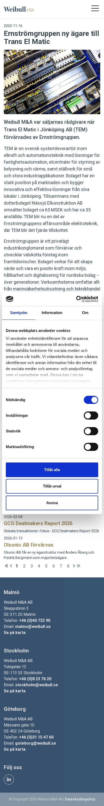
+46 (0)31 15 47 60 (36, 737)
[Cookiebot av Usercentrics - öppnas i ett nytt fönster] (76, 299)
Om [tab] (85, 312)
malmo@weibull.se (33, 626)
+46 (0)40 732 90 (34, 620)
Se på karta (14, 632)
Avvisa (52, 503)
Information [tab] (52, 312)
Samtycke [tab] (19, 312)
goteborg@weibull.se (35, 743)
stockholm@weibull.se (36, 684)
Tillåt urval (52, 486)
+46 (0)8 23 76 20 (35, 678)
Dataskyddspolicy (80, 799)
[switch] (91, 415)
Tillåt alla (52, 470)
